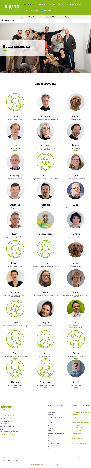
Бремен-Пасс (76, 420)
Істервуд (51, 428)
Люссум (50, 415)
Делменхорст (52, 441)
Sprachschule (76, 433)
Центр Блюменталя (55, 417)
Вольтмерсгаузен (54, 443)
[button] (35, 4)
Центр (50, 422)
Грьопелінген (52, 420)
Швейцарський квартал (56, 433)
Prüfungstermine (77, 430)
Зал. (49, 438)
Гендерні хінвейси (6, 437)
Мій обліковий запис (79, 443)
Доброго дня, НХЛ (78, 438)
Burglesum (51, 412)
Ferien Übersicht (77, 428)
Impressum (4, 434)
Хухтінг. (51, 446)
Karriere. (75, 409)
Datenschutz (13, 434)
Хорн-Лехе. (52, 425)
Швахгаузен (52, 430)
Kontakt (74, 417)
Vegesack (51, 436)
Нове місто (51, 449)
